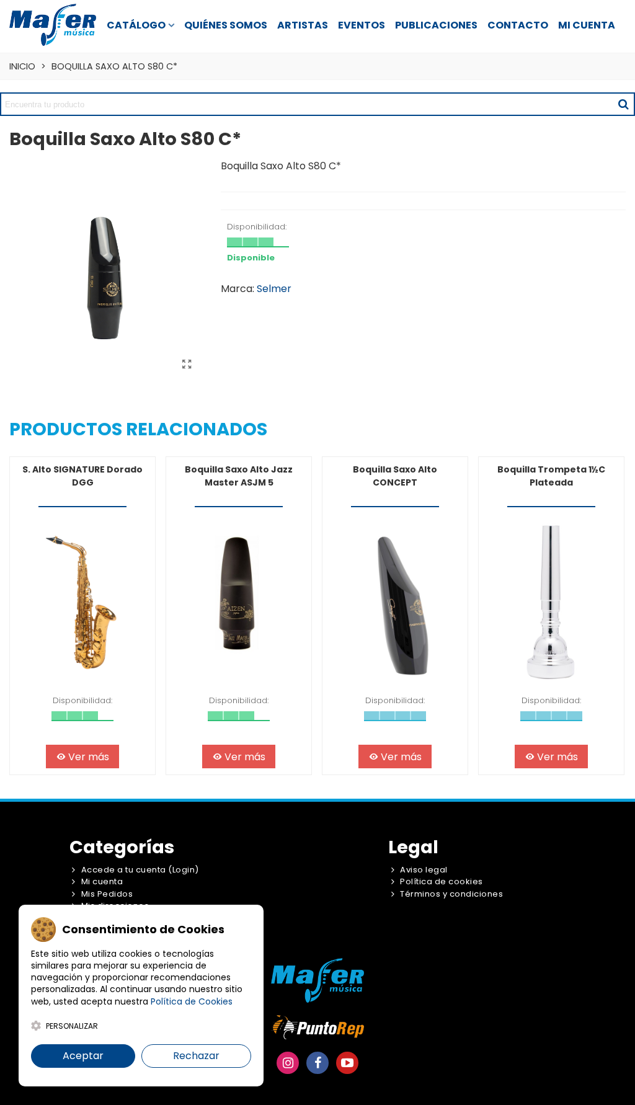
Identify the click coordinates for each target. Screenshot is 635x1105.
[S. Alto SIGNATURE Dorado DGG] (82, 602)
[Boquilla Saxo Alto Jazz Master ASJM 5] (238, 602)
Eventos (361, 25)
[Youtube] (347, 1063)
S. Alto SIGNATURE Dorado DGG (82, 476)
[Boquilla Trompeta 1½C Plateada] (551, 602)
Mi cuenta (586, 25)
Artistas (302, 25)
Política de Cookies (192, 1001)
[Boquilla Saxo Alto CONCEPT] (395, 602)
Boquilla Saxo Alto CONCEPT (395, 476)
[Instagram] (288, 1063)
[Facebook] (317, 1063)
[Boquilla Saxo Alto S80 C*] (186, 364)
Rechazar (196, 1056)
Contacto (517, 25)
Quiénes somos (225, 25)
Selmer (274, 289)
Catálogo (136, 25)
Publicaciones (436, 25)
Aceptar (83, 1056)
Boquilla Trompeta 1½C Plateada (551, 476)
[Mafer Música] (52, 24)
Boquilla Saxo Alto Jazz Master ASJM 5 (239, 476)
